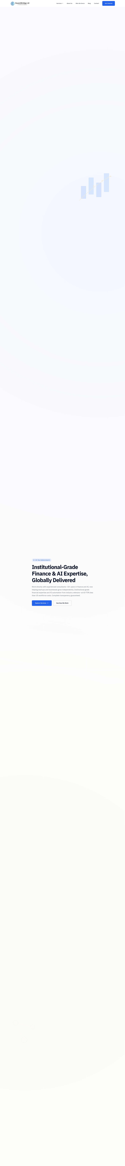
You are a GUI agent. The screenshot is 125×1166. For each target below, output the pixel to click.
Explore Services (40, 603)
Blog (89, 3)
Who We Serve (80, 3)
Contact (96, 3)
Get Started (108, 3)
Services (59, 3)
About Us (69, 3)
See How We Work (62, 603)
